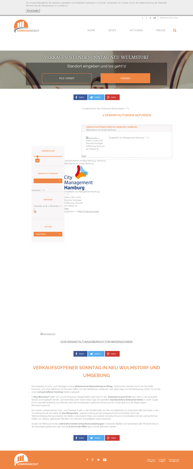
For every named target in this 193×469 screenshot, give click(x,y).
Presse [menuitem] (161, 30)
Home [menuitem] (91, 30)
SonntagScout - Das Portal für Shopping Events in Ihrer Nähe (26, 26)
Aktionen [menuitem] (136, 30)
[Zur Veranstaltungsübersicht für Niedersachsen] (97, 341)
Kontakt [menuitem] (162, 460)
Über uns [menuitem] (151, 460)
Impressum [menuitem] (174, 460)
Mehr (84, 156)
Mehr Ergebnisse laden (88, 211)
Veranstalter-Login (168, 18)
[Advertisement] (96, 43)
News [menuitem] (112, 30)
